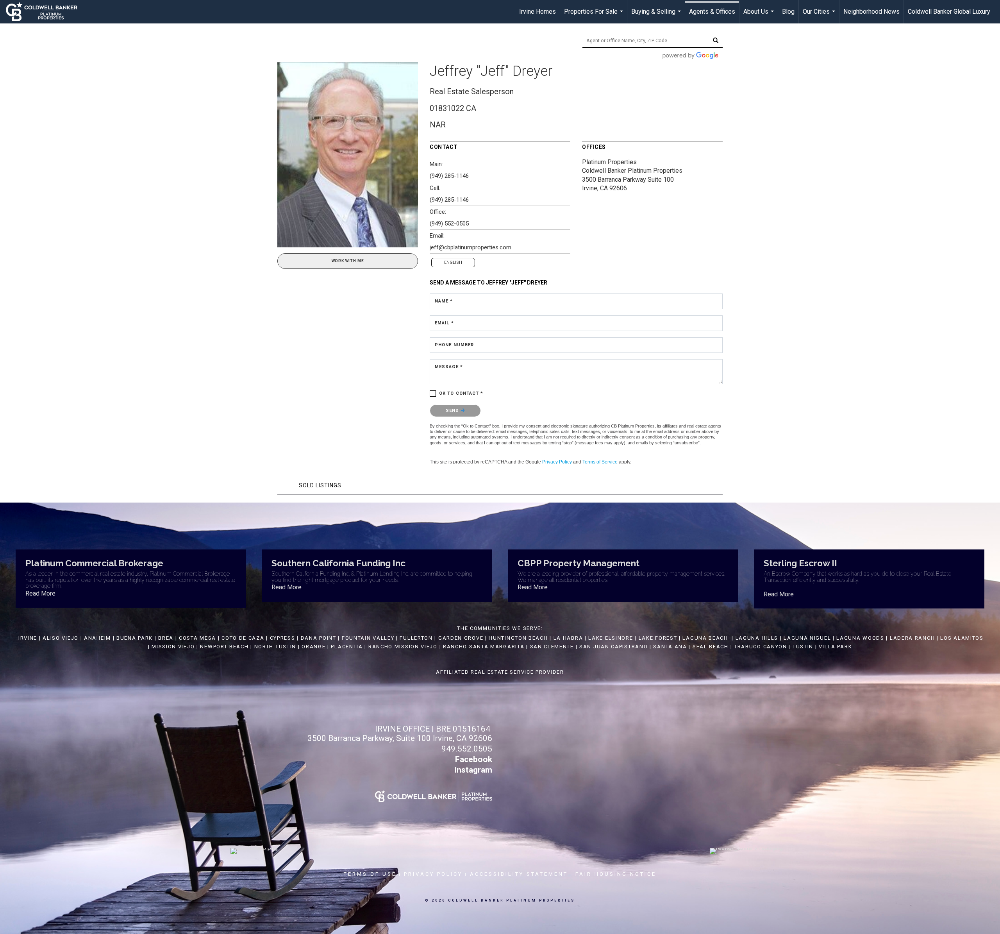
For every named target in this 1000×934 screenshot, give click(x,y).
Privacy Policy (557, 462)
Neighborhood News (871, 11)
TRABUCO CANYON (760, 647)
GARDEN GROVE (460, 638)
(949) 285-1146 (449, 175)
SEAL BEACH (711, 647)
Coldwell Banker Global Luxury (949, 11)
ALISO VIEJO (61, 638)
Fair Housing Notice (615, 874)
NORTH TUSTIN (275, 647)
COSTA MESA (197, 638)
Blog (788, 11)
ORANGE (313, 647)
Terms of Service (600, 462)
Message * (449, 366)
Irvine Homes (537, 11)
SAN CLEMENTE (552, 647)
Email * (444, 323)
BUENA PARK (134, 638)
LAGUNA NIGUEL (807, 638)
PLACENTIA (346, 647)
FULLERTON (416, 638)
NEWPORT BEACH (224, 647)
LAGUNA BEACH (705, 638)
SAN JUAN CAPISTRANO (613, 647)
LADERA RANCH (912, 638)
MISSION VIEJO (173, 647)
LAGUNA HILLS (757, 638)
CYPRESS (282, 638)
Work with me (348, 261)
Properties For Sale (594, 15)
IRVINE (26, 638)
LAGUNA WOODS (860, 638)
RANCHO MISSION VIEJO (403, 647)
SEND (453, 410)
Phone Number (454, 344)
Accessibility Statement (519, 874)
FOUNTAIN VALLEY (368, 638)
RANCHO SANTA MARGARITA (483, 647)
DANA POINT (318, 638)
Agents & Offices (712, 11)
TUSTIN (803, 647)
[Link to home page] (45, 11)
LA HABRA (568, 638)
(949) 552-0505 (449, 223)
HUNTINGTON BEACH (518, 638)
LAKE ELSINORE (610, 638)
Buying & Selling (657, 15)
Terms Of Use (370, 874)
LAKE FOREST (658, 638)
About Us (759, 15)
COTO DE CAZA (242, 638)
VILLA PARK (835, 647)
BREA (165, 638)
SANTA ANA (670, 647)
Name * (444, 301)
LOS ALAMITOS (961, 638)
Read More (40, 593)
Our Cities (820, 15)
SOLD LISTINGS (320, 485)
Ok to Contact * (461, 393)
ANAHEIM (97, 638)
